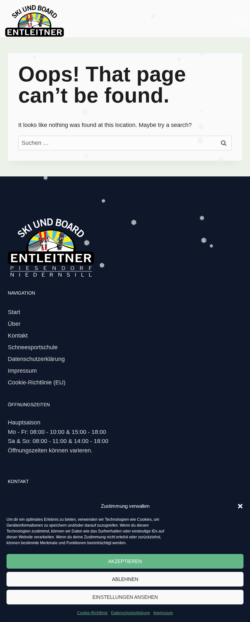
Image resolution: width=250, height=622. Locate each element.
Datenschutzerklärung (130, 613)
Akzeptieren (125, 561)
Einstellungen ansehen (125, 597)
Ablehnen (125, 579)
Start (14, 312)
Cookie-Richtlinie (92, 613)
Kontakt (18, 335)
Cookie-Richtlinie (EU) (36, 382)
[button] (240, 506)
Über (14, 324)
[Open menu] (240, 21)
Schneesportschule (33, 347)
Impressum (163, 613)
